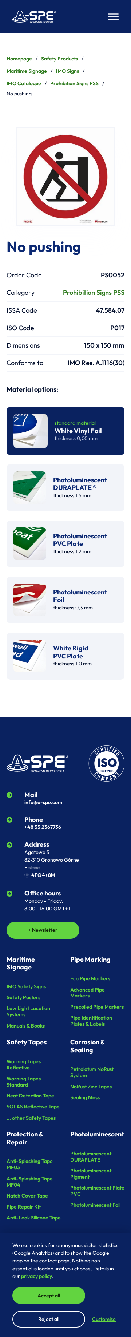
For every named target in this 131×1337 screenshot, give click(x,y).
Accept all (48, 1295)
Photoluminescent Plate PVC (97, 1190)
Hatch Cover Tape (27, 1195)
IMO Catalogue (24, 83)
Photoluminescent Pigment (90, 1173)
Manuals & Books (26, 1025)
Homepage (19, 58)
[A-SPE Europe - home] (34, 17)
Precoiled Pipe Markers (97, 1007)
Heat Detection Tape (30, 1095)
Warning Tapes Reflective (24, 1064)
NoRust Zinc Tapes (91, 1086)
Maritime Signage (27, 71)
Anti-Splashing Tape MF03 (30, 1164)
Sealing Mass (85, 1097)
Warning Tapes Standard (24, 1081)
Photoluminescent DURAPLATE (90, 1156)
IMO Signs (67, 71)
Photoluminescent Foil (95, 1205)
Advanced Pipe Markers (87, 992)
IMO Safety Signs (26, 986)
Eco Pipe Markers (90, 978)
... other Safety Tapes (31, 1118)
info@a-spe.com (43, 802)
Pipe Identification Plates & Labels (91, 1020)
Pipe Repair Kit (24, 1206)
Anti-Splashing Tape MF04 (30, 1181)
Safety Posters (23, 997)
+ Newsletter (42, 930)
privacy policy (36, 1276)
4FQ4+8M (43, 875)
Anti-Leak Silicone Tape (34, 1217)
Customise (104, 1319)
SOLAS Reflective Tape (33, 1106)
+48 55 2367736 (42, 827)
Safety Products (59, 58)
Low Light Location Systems (28, 1011)
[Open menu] (113, 16)
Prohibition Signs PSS (74, 83)
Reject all (48, 1319)
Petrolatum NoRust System (92, 1072)
